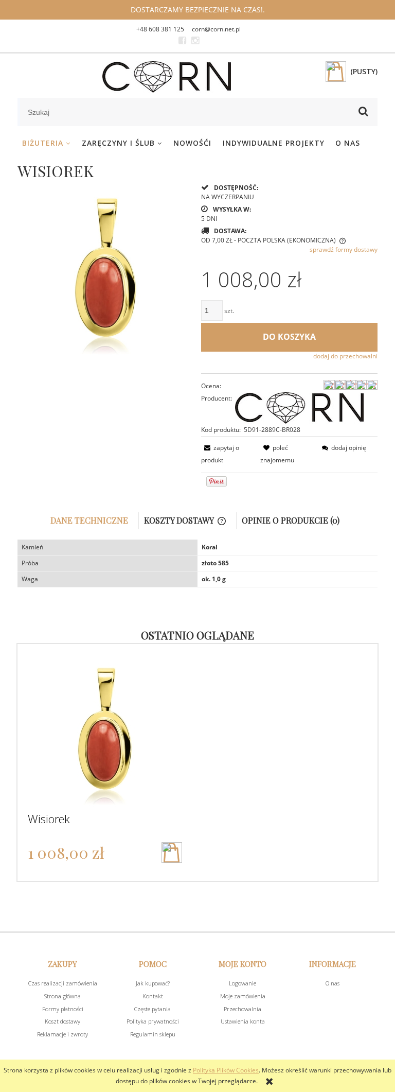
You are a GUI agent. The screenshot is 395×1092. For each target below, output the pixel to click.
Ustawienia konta (243, 1021)
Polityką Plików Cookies (226, 1070)
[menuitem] (46, 143)
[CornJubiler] (182, 40)
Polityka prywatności (153, 1021)
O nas (332, 983)
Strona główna (62, 996)
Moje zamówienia (242, 996)
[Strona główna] (166, 77)
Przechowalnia (242, 1009)
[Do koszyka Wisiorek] (171, 852)
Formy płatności (62, 1009)
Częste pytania (152, 1009)
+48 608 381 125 (160, 29)
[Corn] (299, 407)
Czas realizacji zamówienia (62, 983)
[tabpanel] (197, 563)
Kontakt (152, 996)
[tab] (92, 520)
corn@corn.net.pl (216, 29)
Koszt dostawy (62, 1021)
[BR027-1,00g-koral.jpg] (105, 270)
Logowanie (242, 983)
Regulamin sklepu (152, 1034)
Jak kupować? (153, 983)
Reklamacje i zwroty (62, 1034)
